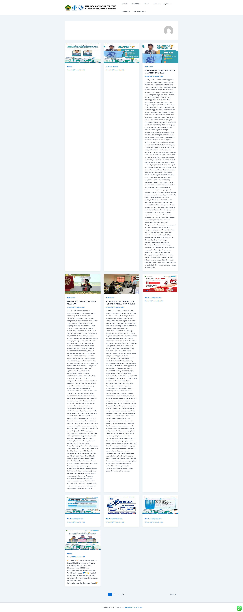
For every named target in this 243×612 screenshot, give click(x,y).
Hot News (109, 67)
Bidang (156, 4)
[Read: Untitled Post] (83, 53)
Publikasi (125, 11)
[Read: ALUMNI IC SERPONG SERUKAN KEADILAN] (83, 284)
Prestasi (69, 67)
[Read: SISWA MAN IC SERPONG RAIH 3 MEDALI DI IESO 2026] (160, 53)
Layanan (166, 4)
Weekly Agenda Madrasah (153, 298)
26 (123, 594)
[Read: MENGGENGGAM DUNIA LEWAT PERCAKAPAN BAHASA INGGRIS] (122, 284)
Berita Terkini (149, 67)
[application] (140, 4)
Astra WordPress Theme (133, 607)
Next (173, 594)
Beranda (124, 4)
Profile (146, 4)
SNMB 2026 (135, 4)
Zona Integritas (138, 11)
